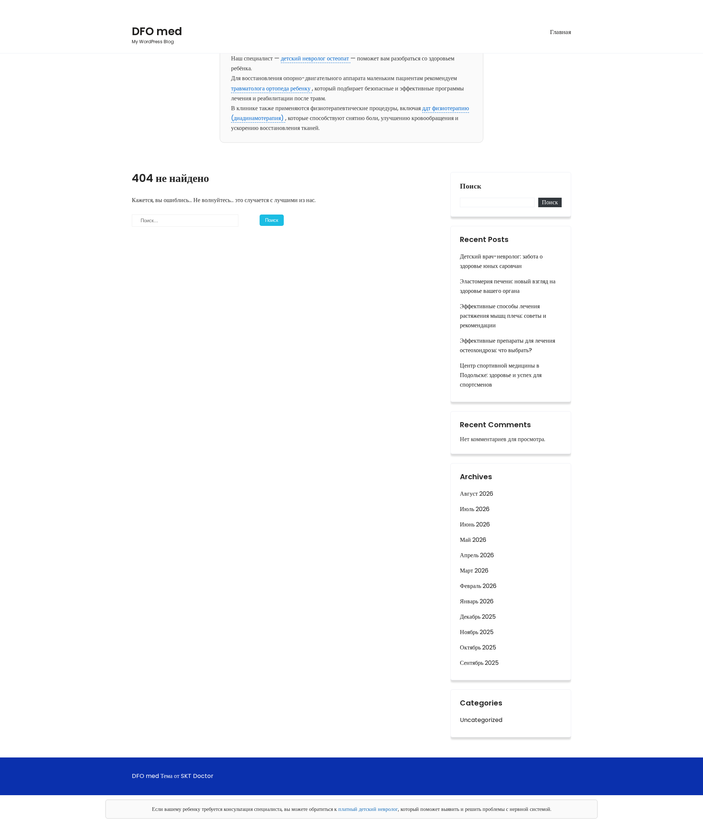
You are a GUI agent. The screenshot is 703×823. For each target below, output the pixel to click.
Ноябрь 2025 (477, 632)
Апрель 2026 (477, 555)
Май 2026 (473, 540)
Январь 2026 (477, 601)
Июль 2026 (475, 509)
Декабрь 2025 (478, 616)
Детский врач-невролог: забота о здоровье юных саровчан (501, 261)
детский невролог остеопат (315, 58)
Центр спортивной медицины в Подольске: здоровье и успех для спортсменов (501, 375)
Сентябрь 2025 (479, 663)
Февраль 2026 (478, 586)
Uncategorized (481, 720)
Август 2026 (476, 493)
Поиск (470, 186)
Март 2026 (474, 570)
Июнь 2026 (475, 524)
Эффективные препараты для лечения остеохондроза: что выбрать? (507, 345)
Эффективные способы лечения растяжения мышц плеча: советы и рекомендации (503, 315)
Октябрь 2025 (478, 647)
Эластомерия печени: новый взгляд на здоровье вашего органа (507, 286)
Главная (560, 31)
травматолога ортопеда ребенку (271, 88)
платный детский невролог (368, 809)
